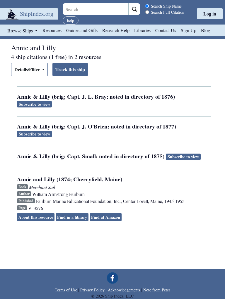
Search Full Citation (167, 12)
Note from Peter (156, 290)
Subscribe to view (34, 104)
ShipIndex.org (36, 14)
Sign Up (188, 30)
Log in (209, 13)
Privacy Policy (92, 290)
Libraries (142, 30)
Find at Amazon (105, 217)
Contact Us (165, 30)
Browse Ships (20, 30)
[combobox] (95, 9)
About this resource (35, 217)
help (70, 20)
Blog (205, 30)
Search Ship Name (166, 6)
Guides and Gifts (82, 30)
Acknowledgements (124, 290)
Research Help (115, 30)
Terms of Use (66, 290)
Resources (52, 30)
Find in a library (72, 217)
